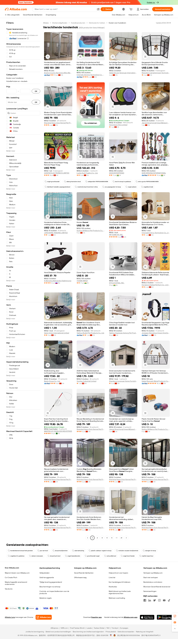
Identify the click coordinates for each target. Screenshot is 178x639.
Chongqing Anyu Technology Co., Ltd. (156, 233)
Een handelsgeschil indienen (119, 582)
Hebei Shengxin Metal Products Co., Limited (156, 381)
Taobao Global (99, 628)
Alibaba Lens (10, 617)
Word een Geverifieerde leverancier (156, 587)
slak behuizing (79, 550)
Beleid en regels (45, 598)
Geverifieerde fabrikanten (83, 573)
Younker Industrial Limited (86, 381)
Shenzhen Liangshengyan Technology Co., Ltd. (156, 73)
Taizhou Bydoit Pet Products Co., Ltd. (90, 333)
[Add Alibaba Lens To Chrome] (44, 617)
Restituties (113, 587)
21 (121, 538)
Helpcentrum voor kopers (118, 573)
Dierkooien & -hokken (97, 23)
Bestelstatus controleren (152, 582)
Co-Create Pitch (11, 577)
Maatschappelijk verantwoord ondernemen (16, 583)
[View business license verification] (111, 635)
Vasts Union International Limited (56, 333)
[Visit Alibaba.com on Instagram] (159, 600)
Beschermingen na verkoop (49, 587)
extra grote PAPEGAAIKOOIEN (148, 181)
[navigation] (23, 280)
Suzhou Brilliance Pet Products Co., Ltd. (91, 230)
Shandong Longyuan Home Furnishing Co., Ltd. (123, 381)
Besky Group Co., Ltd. (52, 381)
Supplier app (96, 617)
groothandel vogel (93, 556)
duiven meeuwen (37, 556)
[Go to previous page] (87, 538)
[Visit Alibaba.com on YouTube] (164, 600)
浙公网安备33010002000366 (128, 635)
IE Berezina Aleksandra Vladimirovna (57, 281)
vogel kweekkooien (73, 556)
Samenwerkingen (149, 591)
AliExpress (54, 628)
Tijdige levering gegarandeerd (50, 582)
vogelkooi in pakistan (17, 556)
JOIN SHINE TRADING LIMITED (56, 233)
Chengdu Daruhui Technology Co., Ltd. (91, 75)
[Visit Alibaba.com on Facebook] (144, 600)
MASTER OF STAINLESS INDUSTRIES (58, 431)
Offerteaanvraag (80, 577)
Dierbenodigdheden (59, 23)
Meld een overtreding (117, 598)
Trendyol (115, 628)
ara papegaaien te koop (113, 187)
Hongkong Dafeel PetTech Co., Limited (156, 285)
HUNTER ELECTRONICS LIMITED (56, 173)
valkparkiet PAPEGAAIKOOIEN (98, 181)
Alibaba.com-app (130, 617)
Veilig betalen (44, 573)
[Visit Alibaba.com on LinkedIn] (149, 600)
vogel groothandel (53, 181)
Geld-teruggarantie (46, 577)
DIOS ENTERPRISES (116, 173)
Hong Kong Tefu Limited (118, 125)
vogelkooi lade (148, 187)
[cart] (131, 10)
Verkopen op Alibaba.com (153, 573)
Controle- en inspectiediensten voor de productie (54, 592)
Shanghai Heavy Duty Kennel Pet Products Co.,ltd (58, 123)
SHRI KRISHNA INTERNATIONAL (154, 173)
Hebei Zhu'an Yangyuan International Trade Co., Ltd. (123, 73)
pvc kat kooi (44, 550)
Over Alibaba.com (12, 568)
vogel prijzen (132, 187)
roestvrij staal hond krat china (87, 187)
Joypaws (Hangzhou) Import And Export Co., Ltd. (156, 333)
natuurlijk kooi (111, 556)
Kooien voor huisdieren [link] (117, 23)
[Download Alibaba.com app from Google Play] (165, 617)
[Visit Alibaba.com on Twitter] (154, 600)
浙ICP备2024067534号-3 (150, 635)
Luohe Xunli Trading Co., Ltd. (87, 173)
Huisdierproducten (78, 23)
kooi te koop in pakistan (123, 181)
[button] (98, 9)
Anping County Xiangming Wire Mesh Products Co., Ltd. (58, 73)
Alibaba (46, 23)
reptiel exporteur (147, 556)
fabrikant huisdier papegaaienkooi (58, 187)
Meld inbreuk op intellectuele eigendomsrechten (120, 592)
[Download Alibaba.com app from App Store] (147, 617)
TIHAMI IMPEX (82, 281)
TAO (107, 628)
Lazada (89, 628)
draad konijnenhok (61, 550)
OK (36, 91)
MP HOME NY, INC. (116, 235)
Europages (124, 628)
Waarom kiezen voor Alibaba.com (17, 573)
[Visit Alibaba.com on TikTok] (169, 600)
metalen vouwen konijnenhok (128, 550)
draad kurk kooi (55, 556)
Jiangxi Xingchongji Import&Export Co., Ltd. (156, 123)
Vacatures (8, 589)
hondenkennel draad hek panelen (21, 550)
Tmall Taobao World (77, 628)
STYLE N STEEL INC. (116, 283)
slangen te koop (150, 550)
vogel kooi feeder (129, 556)
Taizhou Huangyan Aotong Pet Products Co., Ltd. (123, 333)
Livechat (112, 577)
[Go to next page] (126, 538)
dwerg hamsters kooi (73, 181)
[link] (175, 616)
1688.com (64, 628)
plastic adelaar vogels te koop (101, 550)
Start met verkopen (150, 577)
